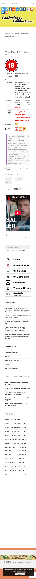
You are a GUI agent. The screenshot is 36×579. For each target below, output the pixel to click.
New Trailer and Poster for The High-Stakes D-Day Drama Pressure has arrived (17, 336)
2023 (7, 431)
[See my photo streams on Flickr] (28, 9)
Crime (18, 104)
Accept (19, 574)
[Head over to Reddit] (14, 9)
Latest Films (10, 347)
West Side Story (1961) (12, 360)
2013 (6, 470)
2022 (7, 435)
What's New (10, 302)
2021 (6, 439)
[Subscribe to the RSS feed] (6, 12)
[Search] (33, 3)
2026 (7, 420)
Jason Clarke (26, 89)
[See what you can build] (18, 9)
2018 (6, 451)
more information (21, 571)
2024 (7, 427)
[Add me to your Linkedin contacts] (21, 9)
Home (16, 33)
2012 (6, 474)
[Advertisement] (13, 512)
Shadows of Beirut (11, 368)
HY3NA (7, 364)
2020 (7, 443)
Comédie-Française (11, 352)
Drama (17, 102)
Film (22, 33)
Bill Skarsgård (20, 82)
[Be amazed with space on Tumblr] (25, 9)
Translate (21, 250)
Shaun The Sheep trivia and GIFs (17, 388)
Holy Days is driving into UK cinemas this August (15, 393)
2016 (6, 459)
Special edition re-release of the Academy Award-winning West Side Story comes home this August (17, 310)
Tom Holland (25, 97)
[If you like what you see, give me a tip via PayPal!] (3, 12)
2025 (7, 424)
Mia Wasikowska (21, 91)
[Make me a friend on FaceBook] (10, 9)
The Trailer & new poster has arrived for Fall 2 (16, 404)
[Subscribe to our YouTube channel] (32, 9)
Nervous (8, 356)
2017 (6, 455)
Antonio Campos (21, 80)
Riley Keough (20, 93)
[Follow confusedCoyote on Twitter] (7, 9)
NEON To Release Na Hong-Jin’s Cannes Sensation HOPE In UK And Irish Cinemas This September (16, 328)
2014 (7, 466)
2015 (6, 463)
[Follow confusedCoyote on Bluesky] (3, 9)
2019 (6, 447)
